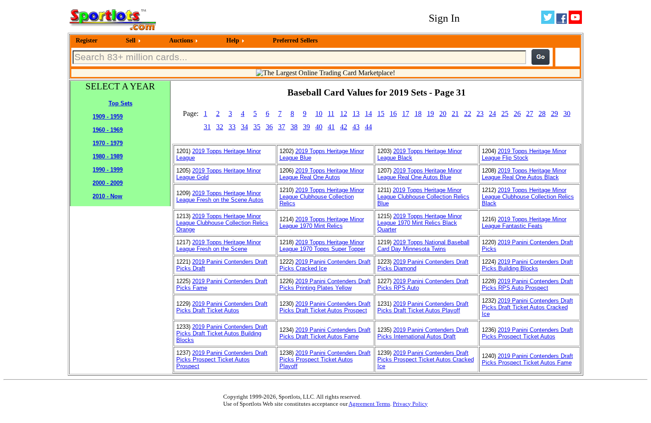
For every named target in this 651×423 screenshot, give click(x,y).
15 (380, 113)
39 (306, 127)
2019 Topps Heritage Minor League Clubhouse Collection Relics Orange (222, 223)
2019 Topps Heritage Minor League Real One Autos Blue (419, 174)
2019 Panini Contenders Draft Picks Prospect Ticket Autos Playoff (325, 359)
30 (566, 113)
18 (418, 113)
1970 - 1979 (108, 143)
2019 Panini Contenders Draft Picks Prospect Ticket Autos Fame (527, 359)
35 (256, 127)
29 (554, 113)
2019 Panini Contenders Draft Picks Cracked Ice (325, 265)
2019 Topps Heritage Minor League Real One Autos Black (524, 174)
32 (219, 127)
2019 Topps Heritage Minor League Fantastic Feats (524, 222)
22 (467, 113)
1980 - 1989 (108, 156)
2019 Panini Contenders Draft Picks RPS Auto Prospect (527, 284)
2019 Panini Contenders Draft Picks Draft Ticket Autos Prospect (325, 307)
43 (356, 127)
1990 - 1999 (108, 169)
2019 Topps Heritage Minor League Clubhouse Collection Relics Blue (423, 197)
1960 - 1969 (108, 130)
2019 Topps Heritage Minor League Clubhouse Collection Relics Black (528, 197)
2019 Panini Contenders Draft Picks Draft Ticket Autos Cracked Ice (527, 307)
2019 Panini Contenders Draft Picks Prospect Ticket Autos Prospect (221, 359)
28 (542, 113)
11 (331, 113)
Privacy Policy (410, 403)
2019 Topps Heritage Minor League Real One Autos (321, 174)
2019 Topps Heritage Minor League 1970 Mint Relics (321, 222)
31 (207, 127)
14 (368, 113)
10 (318, 113)
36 (269, 127)
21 (455, 113)
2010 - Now (107, 196)
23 (480, 113)
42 (343, 127)
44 (368, 127)
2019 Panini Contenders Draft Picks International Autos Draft (423, 333)
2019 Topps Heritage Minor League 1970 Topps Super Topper (322, 245)
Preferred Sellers (295, 40)
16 (393, 113)
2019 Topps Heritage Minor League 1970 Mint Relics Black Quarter (419, 223)
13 (356, 113)
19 (430, 113)
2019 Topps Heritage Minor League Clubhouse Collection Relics (321, 197)
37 (281, 127)
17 (405, 113)
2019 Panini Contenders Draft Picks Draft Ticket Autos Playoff (423, 307)
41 (331, 127)
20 (442, 113)
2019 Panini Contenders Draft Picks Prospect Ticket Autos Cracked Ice (425, 359)
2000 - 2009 (108, 183)
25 (504, 113)
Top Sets (120, 103)
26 (517, 113)
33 (232, 127)
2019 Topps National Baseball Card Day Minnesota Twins (423, 245)
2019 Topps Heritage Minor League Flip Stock (524, 154)
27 (529, 113)
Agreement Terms (369, 403)
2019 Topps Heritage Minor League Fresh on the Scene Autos (220, 196)
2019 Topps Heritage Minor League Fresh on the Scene (218, 245)
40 (318, 127)
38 (294, 127)
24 (492, 113)
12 (343, 113)
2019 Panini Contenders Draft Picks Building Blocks (527, 265)
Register (86, 40)
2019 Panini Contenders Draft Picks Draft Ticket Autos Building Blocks (221, 333)
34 (244, 127)
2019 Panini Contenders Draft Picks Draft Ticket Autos (221, 307)
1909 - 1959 (108, 116)
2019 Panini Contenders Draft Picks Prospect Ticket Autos (527, 333)
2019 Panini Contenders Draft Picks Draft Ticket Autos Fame (325, 333)
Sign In (444, 18)
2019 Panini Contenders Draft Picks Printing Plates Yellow (325, 284)
